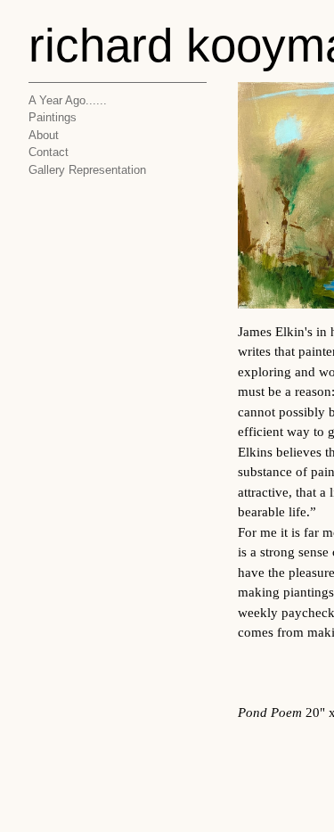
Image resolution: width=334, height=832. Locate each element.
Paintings (53, 117)
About (44, 135)
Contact (49, 152)
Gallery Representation (87, 170)
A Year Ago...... (68, 100)
